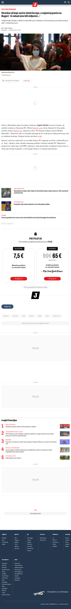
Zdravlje (29, 542)
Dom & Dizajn (5, 576)
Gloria (3, 580)
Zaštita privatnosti (19, 567)
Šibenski (4, 590)
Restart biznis (43, 538)
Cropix (3, 592)
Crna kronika (5, 542)
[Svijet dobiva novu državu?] (65, 457)
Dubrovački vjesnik (6, 584)
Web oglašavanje (19, 571)
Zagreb (3, 544)
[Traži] (68, 2)
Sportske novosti (6, 569)
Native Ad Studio (6, 594)
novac (42, 534)
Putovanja (29, 546)
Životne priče (30, 548)
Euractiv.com (37, 128)
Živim (3, 586)
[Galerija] (35, 52)
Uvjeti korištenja (18, 565)
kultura (55, 534)
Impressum (17, 563)
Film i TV (55, 540)
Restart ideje (43, 540)
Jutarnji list (4, 563)
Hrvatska (4, 538)
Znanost (29, 540)
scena (67, 534)
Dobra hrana (5, 578)
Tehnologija (30, 538)
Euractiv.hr (18, 130)
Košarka (16, 542)
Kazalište (55, 546)
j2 (28, 534)
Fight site (17, 546)
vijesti (4, 534)
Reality (67, 546)
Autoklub (4, 573)
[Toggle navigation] (2, 2)
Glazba (54, 544)
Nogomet (17, 540)
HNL (16, 538)
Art (53, 538)
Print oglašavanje (19, 573)
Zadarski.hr (4, 588)
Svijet (3, 540)
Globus (3, 571)
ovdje (40, 136)
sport (17, 534)
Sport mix (17, 548)
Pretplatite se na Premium (57, 592)
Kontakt (16, 576)
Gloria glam (4, 582)
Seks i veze (29, 544)
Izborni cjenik (18, 569)
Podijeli (25, 80)
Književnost (55, 542)
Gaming (29, 550)
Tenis (16, 544)
